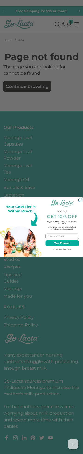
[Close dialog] (80, 200)
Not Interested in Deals (62, 249)
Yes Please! (62, 243)
